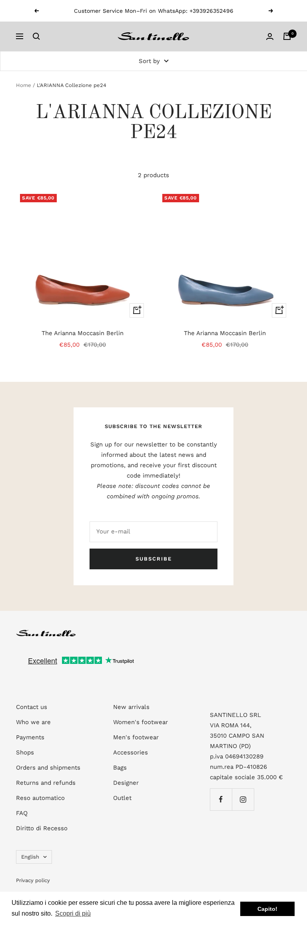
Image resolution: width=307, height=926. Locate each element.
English (30, 857)
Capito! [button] (267, 909)
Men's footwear (136, 737)
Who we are (33, 722)
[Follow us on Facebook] (221, 799)
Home (23, 85)
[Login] (269, 36)
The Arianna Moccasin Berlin (83, 333)
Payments (30, 737)
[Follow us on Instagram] (243, 799)
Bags (120, 767)
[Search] (36, 36)
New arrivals (131, 707)
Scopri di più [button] (73, 913)
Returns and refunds (46, 782)
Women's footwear (140, 722)
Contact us (31, 707)
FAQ (22, 813)
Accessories (130, 752)
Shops (25, 752)
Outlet (122, 798)
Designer (126, 782)
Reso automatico (40, 798)
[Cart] (287, 36)
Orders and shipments (48, 767)
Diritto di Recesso (42, 828)
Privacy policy (33, 880)
